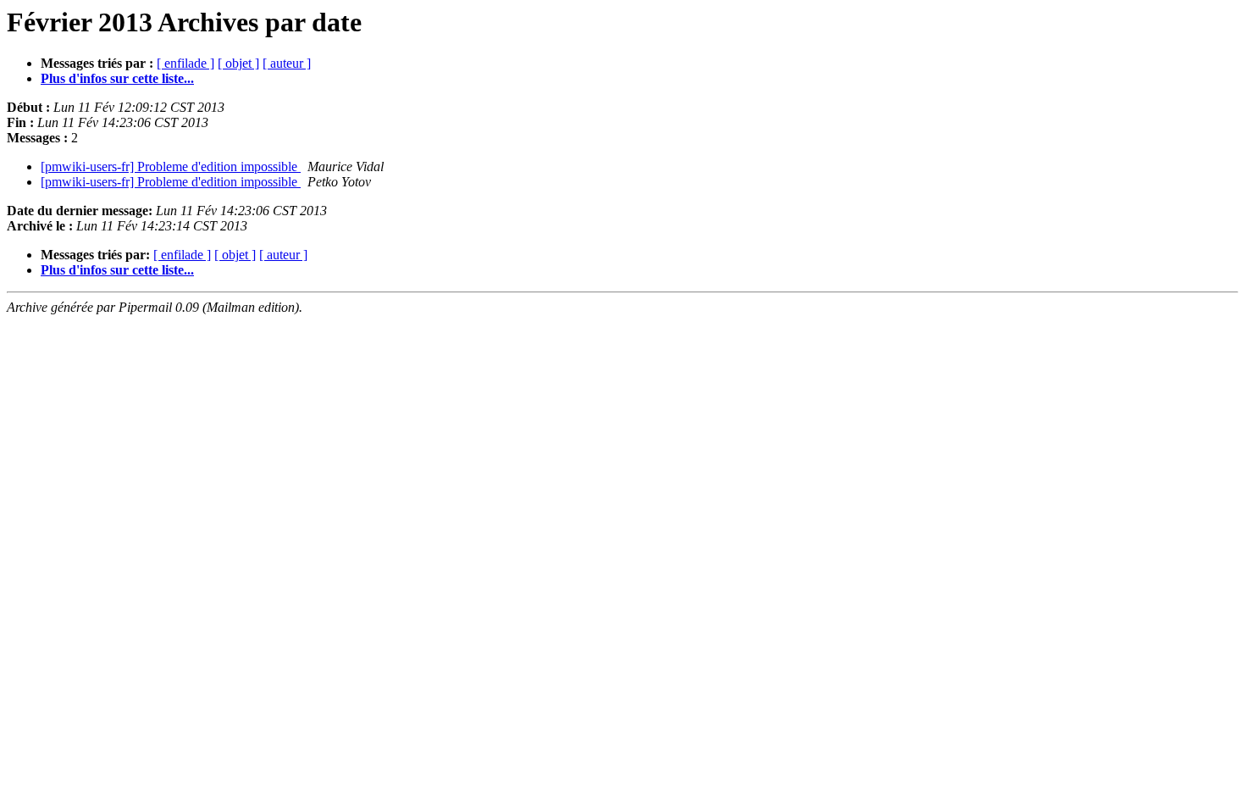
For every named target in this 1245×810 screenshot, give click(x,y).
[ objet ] (238, 63)
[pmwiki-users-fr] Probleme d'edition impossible (171, 166)
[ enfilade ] (185, 63)
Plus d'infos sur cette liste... (117, 78)
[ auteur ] (287, 63)
